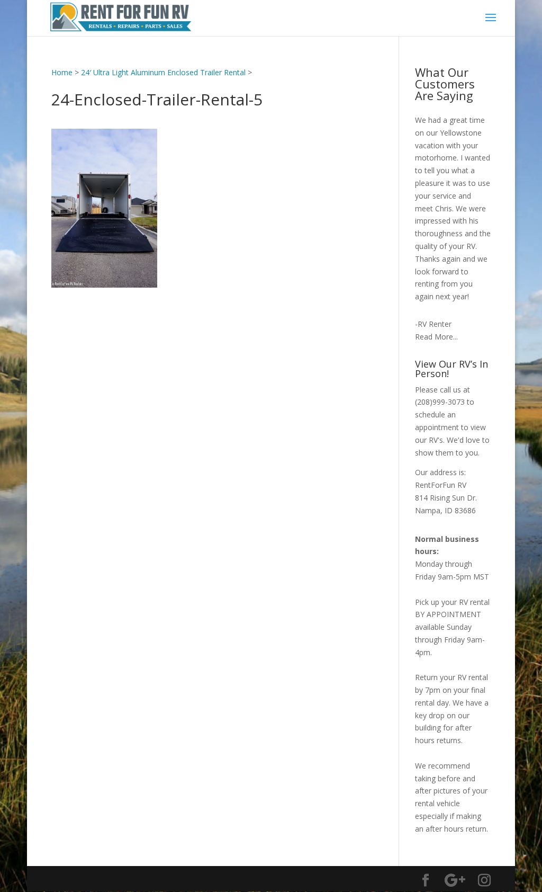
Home (62, 72)
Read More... (436, 337)
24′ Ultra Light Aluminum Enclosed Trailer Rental (163, 72)
